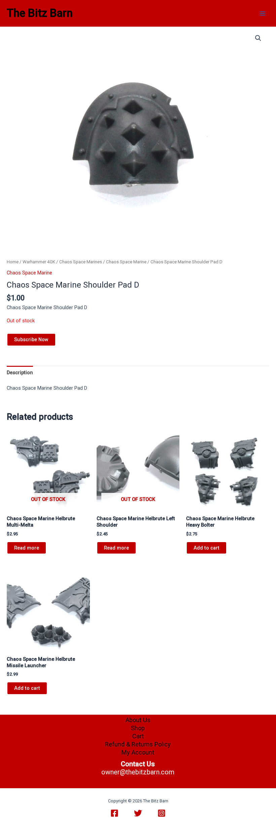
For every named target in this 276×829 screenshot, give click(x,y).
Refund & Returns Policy (138, 744)
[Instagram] (162, 813)
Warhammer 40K (39, 261)
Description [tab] (20, 372)
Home (13, 261)
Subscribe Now (31, 339)
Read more (26, 548)
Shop (138, 728)
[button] (258, 38)
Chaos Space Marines (80, 261)
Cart (138, 736)
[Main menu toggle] (262, 13)
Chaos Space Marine (126, 261)
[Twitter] (138, 813)
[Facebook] (114, 813)
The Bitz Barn (40, 13)
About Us (138, 719)
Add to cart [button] (206, 548)
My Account (138, 752)
